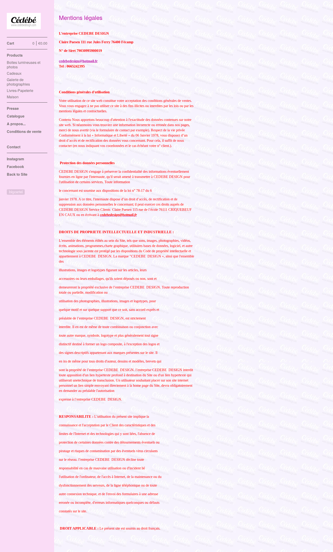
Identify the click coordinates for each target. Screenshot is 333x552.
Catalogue (15, 116)
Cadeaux (14, 73)
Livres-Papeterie (20, 90)
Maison (13, 96)
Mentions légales (21, 139)
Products (15, 55)
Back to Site (17, 174)
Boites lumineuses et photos (23, 65)
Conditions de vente (24, 131)
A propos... (16, 123)
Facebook (15, 166)
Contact (13, 146)
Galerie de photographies (18, 82)
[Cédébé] (24, 21)
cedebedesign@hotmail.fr (78, 61)
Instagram (15, 158)
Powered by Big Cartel (16, 192)
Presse (13, 108)
